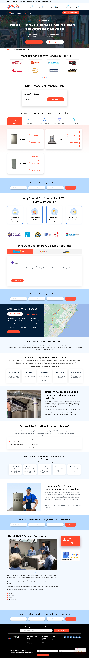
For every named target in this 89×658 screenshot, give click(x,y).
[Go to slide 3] (35, 572)
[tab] (14, 121)
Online (30, 13)
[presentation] (43, 77)
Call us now (13, 12)
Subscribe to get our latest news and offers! (34, 627)
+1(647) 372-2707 (16, 13)
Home (8, 49)
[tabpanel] (72, 67)
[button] (70, 12)
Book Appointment (34, 12)
